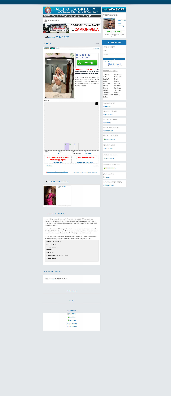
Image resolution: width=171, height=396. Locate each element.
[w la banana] (107, 177)
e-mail (119, 23)
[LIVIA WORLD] (64, 205)
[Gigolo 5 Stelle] (72, 313)
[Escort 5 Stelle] (72, 310)
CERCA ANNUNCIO (114, 42)
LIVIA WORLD (64, 206)
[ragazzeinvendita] (72, 323)
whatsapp (121, 26)
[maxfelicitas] (107, 106)
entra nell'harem (63, 172)
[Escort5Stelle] (107, 122)
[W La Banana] (72, 320)
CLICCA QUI (58, 162)
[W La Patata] (71, 317)
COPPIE (81, 16)
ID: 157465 (49, 166)
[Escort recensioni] (72, 326)
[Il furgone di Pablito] (108, 185)
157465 (96, 44)
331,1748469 (122, 20)
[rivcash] (71, 300)
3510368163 (83, 54)
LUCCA (57, 48)
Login (114, 59)
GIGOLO (72, 16)
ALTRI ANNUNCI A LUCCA (58, 37)
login (52, 278)
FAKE (88, 16)
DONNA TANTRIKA (50, 206)
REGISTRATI (114, 64)
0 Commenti (96, 48)
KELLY (47, 43)
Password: (106, 54)
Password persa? (107, 61)
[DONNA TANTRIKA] (50, 205)
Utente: (105, 50)
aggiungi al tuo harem (53, 172)
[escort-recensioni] (72, 290)
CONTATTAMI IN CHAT (114, 32)
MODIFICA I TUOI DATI (85, 162)
